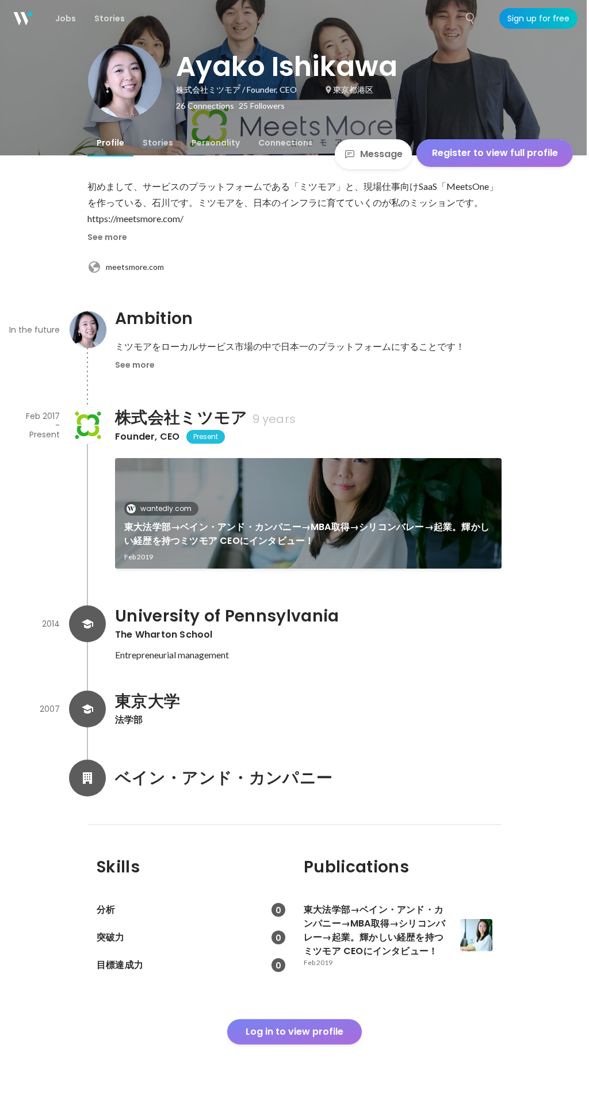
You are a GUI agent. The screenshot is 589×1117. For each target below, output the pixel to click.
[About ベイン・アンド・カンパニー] (87, 778)
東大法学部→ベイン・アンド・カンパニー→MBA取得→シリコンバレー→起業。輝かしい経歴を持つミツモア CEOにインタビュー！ (306, 533)
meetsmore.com (135, 267)
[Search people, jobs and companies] (470, 18)
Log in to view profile (294, 1031)
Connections (285, 142)
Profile (110, 142)
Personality (216, 142)
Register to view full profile (495, 152)
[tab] (110, 143)
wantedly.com (166, 508)
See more (107, 237)
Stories (158, 142)
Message (381, 154)
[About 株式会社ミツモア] (87, 425)
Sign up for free (538, 18)
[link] (308, 513)
